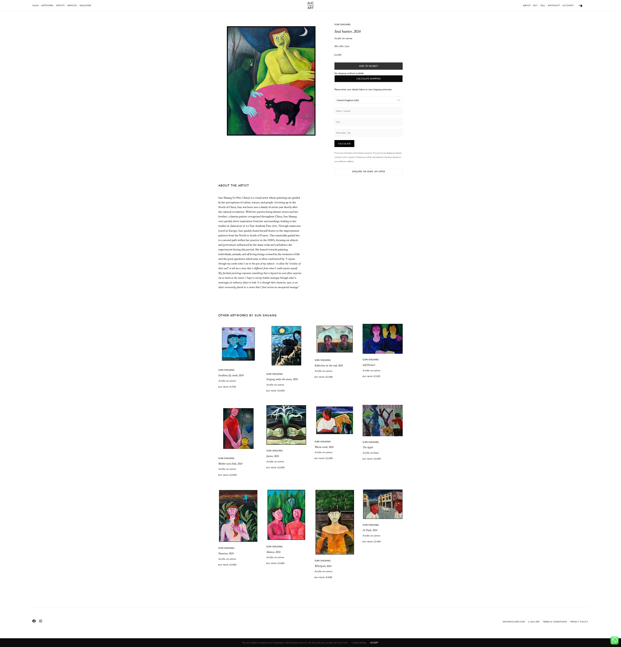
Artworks (47, 5)
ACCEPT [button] (374, 642)
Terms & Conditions (555, 621)
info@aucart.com (514, 621)
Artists (60, 5)
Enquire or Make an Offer (368, 171)
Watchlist (554, 5)
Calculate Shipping (368, 78)
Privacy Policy (579, 621)
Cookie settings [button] (359, 642)
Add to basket (368, 65)
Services (72, 5)
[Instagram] (41, 621)
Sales (35, 5)
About (527, 5)
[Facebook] (34, 621)
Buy (535, 5)
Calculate (344, 143)
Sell (542, 5)
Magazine (85, 5)
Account (568, 5)
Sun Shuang (342, 24)
